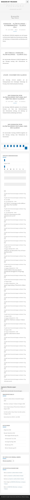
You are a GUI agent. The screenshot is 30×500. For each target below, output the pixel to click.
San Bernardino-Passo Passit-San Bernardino (14, 412)
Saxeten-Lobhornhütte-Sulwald (11, 398)
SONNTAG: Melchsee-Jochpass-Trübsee (14, 320)
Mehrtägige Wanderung (10, 435)
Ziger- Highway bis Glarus (15, 75)
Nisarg (27, 496)
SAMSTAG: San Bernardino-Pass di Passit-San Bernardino (15, 251)
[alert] (15, 192)
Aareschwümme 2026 (9, 417)
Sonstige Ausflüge (9, 441)
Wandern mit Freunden (9, 2)
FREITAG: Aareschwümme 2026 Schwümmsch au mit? (12, 215)
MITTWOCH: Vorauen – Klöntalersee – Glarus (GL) (15, 53)
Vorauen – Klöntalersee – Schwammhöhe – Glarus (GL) (15, 25)
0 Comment (22, 29)
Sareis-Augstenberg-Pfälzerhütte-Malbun (15, 285)
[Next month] (4, 167)
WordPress (18, 496)
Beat (16, 29)
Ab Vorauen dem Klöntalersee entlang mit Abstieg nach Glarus (15, 97)
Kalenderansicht (8, 381)
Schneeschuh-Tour (9, 438)
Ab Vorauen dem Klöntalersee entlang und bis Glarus (15, 126)
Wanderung (7, 444)
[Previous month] (4, 160)
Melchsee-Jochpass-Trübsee (10, 403)
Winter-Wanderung (9, 448)
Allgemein (6, 430)
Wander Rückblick (8, 433)
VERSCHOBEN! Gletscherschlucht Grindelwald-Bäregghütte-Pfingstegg (14, 270)
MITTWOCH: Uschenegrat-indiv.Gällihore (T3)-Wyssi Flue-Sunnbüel (14, 204)
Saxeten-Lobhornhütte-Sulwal (12, 333)
